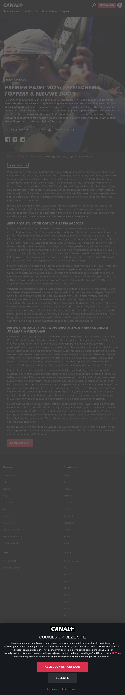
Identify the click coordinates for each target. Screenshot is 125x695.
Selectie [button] (62, 678)
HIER (115, 653)
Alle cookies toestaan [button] (62, 666)
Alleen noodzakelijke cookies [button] (62, 689)
